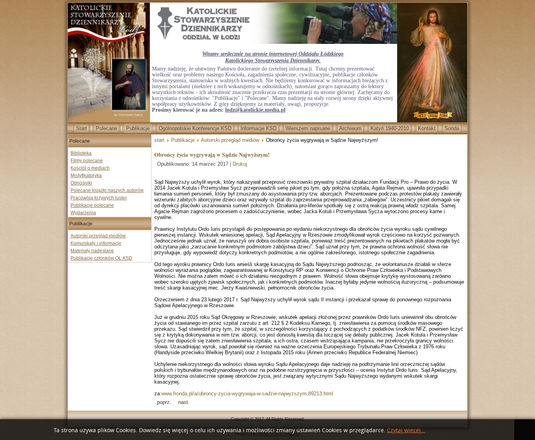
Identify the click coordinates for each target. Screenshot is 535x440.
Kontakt (427, 128)
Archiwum (350, 128)
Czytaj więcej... (406, 430)
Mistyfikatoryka (86, 175)
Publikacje (138, 128)
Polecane (106, 128)
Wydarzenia (83, 212)
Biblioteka (81, 153)
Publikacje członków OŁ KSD (101, 258)
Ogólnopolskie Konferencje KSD (195, 128)
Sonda (452, 128)
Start (81, 128)
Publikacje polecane (92, 205)
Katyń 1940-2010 (390, 128)
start (159, 140)
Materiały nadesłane (92, 250)
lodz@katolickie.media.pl (255, 110)
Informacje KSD (258, 128)
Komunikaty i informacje (95, 243)
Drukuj (240, 164)
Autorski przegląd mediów (98, 236)
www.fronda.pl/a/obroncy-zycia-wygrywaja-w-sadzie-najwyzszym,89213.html (247, 394)
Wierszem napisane (308, 128)
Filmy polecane (86, 160)
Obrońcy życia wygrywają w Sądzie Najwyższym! (212, 154)
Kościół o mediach (90, 168)
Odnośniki (81, 183)
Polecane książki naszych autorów (107, 190)
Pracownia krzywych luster (98, 198)
